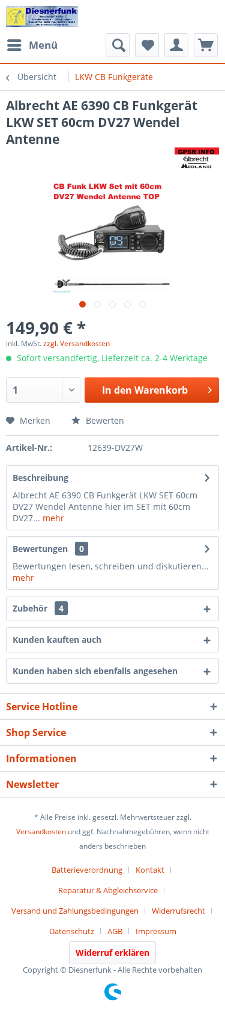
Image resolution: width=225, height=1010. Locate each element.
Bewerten (103, 420)
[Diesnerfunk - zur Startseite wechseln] (42, 16)
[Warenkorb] (206, 45)
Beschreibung (40, 477)
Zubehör (38, 608)
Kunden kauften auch (57, 639)
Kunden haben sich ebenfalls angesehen (95, 671)
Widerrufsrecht (178, 910)
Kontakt (150, 869)
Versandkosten (41, 831)
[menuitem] (32, 45)
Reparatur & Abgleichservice (108, 890)
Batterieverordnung (87, 869)
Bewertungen (40, 548)
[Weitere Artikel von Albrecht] (197, 158)
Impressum (156, 931)
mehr (52, 518)
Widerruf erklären (112, 952)
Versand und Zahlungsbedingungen (75, 910)
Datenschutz (71, 931)
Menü (43, 45)
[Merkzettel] (147, 45)
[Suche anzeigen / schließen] (118, 45)
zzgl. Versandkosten (76, 343)
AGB (114, 931)
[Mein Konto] (176, 45)
